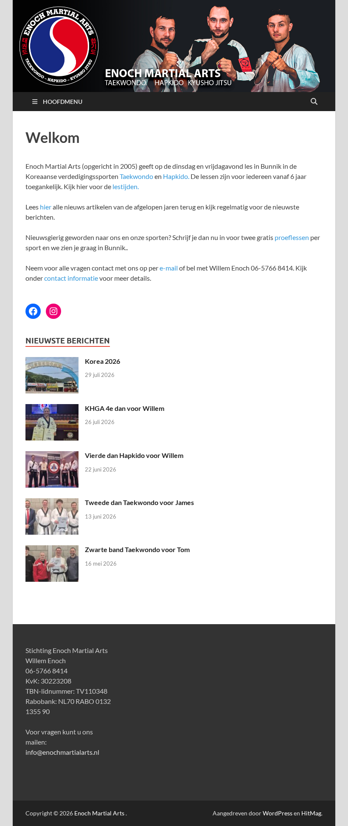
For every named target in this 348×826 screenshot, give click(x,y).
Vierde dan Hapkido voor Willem (134, 455)
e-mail (169, 268)
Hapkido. (176, 176)
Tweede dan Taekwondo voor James (139, 502)
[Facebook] (33, 311)
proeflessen (292, 237)
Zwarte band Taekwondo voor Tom (137, 549)
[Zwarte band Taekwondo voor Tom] (52, 550)
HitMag (311, 813)
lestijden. (125, 186)
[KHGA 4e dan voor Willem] (52, 409)
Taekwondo (136, 176)
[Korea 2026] (52, 362)
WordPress (277, 813)
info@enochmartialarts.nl (62, 752)
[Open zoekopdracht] (314, 102)
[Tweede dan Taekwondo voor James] (52, 503)
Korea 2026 (102, 361)
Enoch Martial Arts (99, 813)
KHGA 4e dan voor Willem (124, 408)
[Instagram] (53, 311)
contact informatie (71, 278)
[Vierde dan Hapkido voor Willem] (52, 456)
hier (45, 207)
